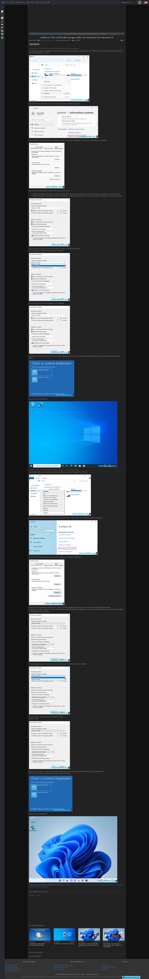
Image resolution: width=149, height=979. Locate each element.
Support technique (109, 967)
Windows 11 (51, 40)
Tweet (38, 895)
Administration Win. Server (64, 965)
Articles (2, 11)
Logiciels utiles (12, 965)
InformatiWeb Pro (42, 2)
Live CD (2, 17)
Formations (21, 2)
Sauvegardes (2, 24)
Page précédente (34, 44)
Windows (2, 37)
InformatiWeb (9, 2)
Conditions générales (14, 969)
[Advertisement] (77, 19)
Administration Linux (62, 967)
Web (2, 34)
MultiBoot (2, 21)
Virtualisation (2, 30)
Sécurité (2, 27)
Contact (106, 969)
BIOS (2, 14)
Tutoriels (31, 2)
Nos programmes (12, 967)
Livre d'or (106, 965)
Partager (31, 895)
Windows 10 (43, 40)
